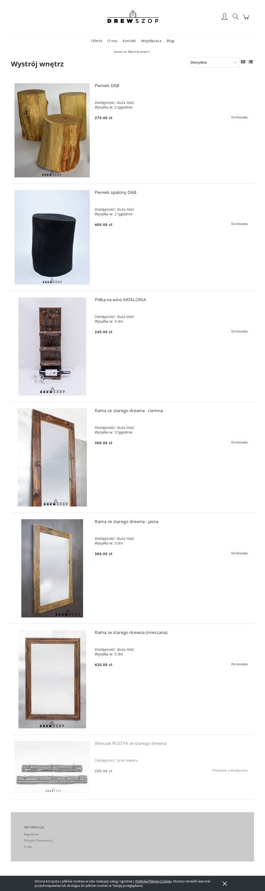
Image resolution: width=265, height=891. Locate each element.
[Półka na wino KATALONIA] (52, 346)
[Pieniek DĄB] (52, 130)
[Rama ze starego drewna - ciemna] (52, 457)
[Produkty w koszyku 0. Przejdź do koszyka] (247, 19)
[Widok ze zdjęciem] (243, 62)
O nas (28, 846)
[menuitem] (96, 40)
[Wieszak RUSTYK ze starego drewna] (52, 767)
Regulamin (31, 834)
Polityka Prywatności (38, 840)
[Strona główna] (132, 17)
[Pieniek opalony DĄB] (52, 237)
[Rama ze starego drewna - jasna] (52, 568)
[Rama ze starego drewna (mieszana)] (52, 679)
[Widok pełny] (251, 62)
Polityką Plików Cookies (153, 881)
